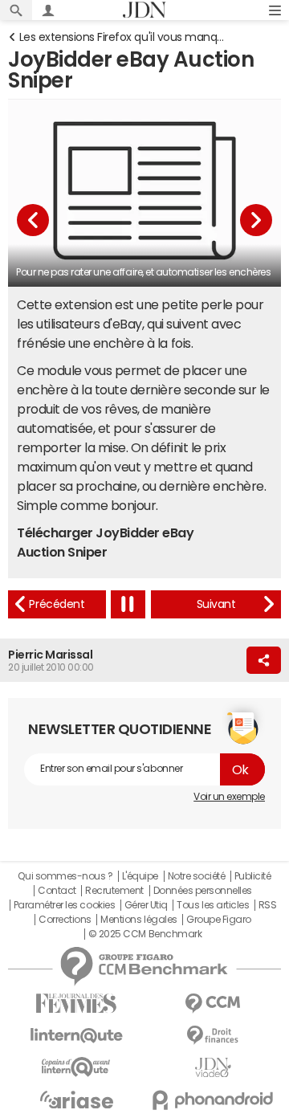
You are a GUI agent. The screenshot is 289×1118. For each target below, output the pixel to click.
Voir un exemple (229, 797)
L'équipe (140, 876)
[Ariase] (76, 1099)
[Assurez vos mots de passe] (216, 604)
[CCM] (212, 1004)
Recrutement (114, 891)
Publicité (252, 876)
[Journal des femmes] (76, 1004)
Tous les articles (213, 905)
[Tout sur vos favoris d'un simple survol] (57, 604)
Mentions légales (138, 919)
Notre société (197, 876)
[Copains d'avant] (76, 1067)
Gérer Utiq (146, 905)
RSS (267, 905)
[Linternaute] (76, 1035)
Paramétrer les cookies (64, 905)
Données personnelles (202, 891)
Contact (57, 891)
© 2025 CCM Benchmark (144, 934)
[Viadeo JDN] (212, 1068)
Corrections (65, 919)
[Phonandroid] (212, 1100)
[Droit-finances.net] (212, 1036)
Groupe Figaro (218, 919)
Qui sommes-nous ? (65, 876)
